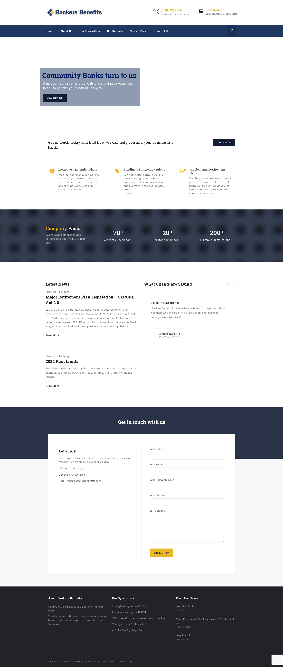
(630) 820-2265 (171, 10)
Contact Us (162, 31)
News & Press (138, 31)
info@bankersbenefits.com (175, 14)
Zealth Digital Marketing (116, 661)
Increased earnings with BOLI (129, 612)
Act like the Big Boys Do (127, 630)
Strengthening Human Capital (129, 606)
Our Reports (115, 31)
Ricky (66, 291)
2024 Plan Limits (62, 361)
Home (49, 31)
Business (51, 291)
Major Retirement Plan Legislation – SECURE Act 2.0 (90, 299)
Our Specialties (90, 31)
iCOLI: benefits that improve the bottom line (139, 618)
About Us (66, 31)
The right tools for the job (128, 624)
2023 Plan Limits (185, 635)
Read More (52, 335)
